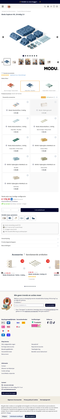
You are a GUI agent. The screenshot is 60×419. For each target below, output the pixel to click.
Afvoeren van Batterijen (7, 368)
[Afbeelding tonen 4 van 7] (30, 55)
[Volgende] (57, 36)
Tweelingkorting (35, 349)
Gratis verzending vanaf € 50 (12, 225)
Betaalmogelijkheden (7, 349)
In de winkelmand (40, 210)
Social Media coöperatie (8, 373)
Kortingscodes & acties (7, 347)
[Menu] (2, 6)
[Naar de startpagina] (9, 6)
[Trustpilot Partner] (36, 322)
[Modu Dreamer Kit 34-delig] (15, 218)
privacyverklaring (50, 309)
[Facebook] (48, 323)
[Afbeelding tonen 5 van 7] (32, 55)
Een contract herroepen (9, 393)
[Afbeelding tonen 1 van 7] (23, 55)
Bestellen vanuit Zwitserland (39, 352)
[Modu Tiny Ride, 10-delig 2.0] (33, 218)
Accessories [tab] (17, 254)
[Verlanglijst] (54, 6)
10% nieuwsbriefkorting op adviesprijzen (16, 231)
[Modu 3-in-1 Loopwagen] (27, 218)
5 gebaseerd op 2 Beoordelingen (13, 75)
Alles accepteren (30, 416)
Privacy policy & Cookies (31, 400)
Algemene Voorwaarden (15, 400)
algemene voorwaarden (31, 311)
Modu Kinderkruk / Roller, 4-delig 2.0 (14, 275)
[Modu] (51, 68)
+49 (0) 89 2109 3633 (8, 385)
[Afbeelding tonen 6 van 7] (34, 55)
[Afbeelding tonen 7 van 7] (36, 55)
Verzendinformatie (6, 352)
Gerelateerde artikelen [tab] (36, 254)
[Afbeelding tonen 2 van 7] (25, 55)
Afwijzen (4, 416)
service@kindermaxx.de (9, 389)
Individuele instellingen (16, 416)
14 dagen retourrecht (11, 229)
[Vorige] (2, 36)
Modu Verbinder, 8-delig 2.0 (37, 274)
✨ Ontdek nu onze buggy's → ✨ (30, 2)
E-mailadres (18, 302)
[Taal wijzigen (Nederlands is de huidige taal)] (48, 6)
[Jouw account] (51, 6)
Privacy (9, 413)
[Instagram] (51, 323)
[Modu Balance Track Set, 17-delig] (21, 218)
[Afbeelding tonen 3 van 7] (27, 55)
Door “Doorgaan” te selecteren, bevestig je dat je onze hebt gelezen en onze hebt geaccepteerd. (37, 310)
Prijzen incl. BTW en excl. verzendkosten (9, 201)
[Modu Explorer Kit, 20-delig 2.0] (30, 36)
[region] (30, 40)
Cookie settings (5, 371)
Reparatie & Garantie (37, 347)
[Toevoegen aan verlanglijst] (24, 268)
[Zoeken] (45, 6)
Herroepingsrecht (45, 400)
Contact (3, 366)
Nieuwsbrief (34, 344)
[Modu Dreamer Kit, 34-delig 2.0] (4, 218)
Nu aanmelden (50, 305)
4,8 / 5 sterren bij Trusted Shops (13, 227)
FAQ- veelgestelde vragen (8, 344)
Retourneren (5, 354)
